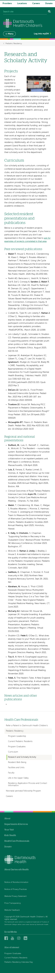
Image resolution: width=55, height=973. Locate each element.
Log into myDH (41, 34)
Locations (22, 3)
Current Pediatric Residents (20, 741)
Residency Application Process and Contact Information (27, 784)
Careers (36, 3)
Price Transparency (12, 903)
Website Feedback (12, 910)
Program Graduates (17, 747)
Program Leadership (17, 736)
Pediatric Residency (14, 44)
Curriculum (13, 752)
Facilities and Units (16, 768)
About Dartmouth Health (16, 870)
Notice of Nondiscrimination (16, 882)
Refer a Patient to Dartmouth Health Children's (27, 726)
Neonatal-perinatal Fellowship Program (23, 791)
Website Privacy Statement (15, 896)
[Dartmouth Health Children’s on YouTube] (13, 938)
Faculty (11, 773)
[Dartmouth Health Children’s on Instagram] (19, 938)
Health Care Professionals (21, 719)
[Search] (49, 11)
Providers (7, 3)
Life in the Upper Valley (18, 778)
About (7, 819)
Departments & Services (16, 824)
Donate (48, 3)
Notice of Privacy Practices (15, 889)
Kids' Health (10, 835)
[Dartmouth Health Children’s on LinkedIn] (26, 938)
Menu (10, 34)
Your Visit (9, 830)
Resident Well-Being (17, 762)
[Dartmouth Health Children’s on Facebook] (6, 938)
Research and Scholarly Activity (22, 757)
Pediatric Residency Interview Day (18, 962)
